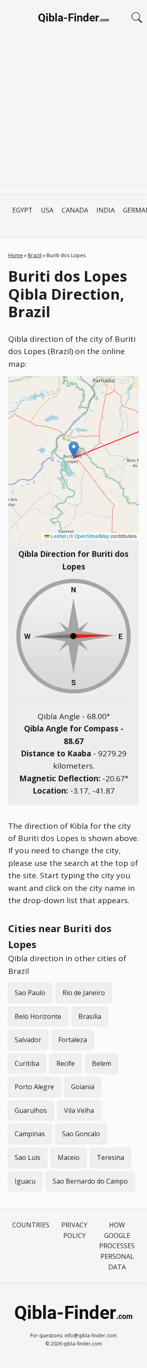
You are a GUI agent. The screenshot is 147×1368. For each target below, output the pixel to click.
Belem (101, 1063)
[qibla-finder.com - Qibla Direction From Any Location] (73, 19)
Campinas (30, 1133)
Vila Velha (79, 1110)
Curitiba (27, 1063)
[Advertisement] (73, 117)
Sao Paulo (30, 992)
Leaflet (57, 535)
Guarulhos (31, 1110)
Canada (75, 210)
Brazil (35, 255)
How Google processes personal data (117, 1245)
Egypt (22, 210)
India (105, 210)
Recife (65, 1063)
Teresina (110, 1157)
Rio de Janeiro (83, 992)
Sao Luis (27, 1157)
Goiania (82, 1086)
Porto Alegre (34, 1086)
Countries (30, 1224)
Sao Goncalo (81, 1133)
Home (15, 255)
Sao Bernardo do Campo (90, 1181)
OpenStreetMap (91, 535)
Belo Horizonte (38, 1016)
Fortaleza (72, 1039)
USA (47, 210)
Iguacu (25, 1181)
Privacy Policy (74, 1230)
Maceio (69, 1157)
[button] (74, 449)
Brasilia (89, 1016)
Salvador (28, 1039)
